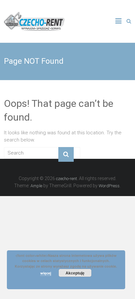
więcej (45, 273)
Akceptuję (75, 273)
